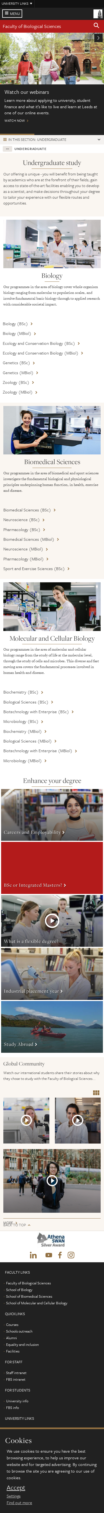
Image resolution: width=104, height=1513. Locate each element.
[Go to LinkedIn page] (33, 1255)
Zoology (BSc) (16, 382)
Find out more (19, 1502)
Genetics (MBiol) (18, 372)
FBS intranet (16, 1379)
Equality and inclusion (22, 1344)
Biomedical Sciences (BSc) (27, 510)
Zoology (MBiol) (18, 392)
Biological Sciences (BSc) (26, 702)
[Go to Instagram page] (71, 1255)
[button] (96, 26)
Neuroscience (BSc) (21, 519)
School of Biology (19, 1289)
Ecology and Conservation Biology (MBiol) (40, 353)
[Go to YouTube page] (48, 1255)
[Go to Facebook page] (60, 1255)
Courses (12, 1324)
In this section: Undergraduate (37, 139)
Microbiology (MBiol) (22, 760)
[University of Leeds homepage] (97, 13)
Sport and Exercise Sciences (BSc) (34, 568)
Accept (16, 1487)
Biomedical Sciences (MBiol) (28, 539)
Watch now (52, 80)
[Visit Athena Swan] (52, 1241)
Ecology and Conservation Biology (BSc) (39, 343)
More (52, 815)
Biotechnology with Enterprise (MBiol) (37, 751)
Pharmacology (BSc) (21, 529)
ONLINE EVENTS (17, 134)
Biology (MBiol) (17, 333)
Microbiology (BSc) (21, 721)
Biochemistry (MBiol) (22, 731)
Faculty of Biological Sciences (32, 26)
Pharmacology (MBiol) (23, 559)
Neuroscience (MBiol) (23, 549)
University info (17, 1401)
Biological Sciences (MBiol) (27, 741)
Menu (15, 13)
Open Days (51, 134)
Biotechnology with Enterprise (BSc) (36, 711)
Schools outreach (19, 1331)
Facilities (12, 1351)
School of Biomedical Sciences (29, 1296)
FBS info (12, 1407)
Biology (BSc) (15, 323)
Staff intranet (16, 1372)
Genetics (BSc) (16, 363)
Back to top (14, 1225)
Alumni (11, 1338)
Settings (14, 1496)
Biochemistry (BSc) (21, 692)
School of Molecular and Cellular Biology (36, 1303)
